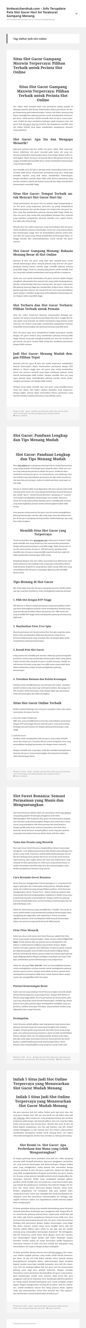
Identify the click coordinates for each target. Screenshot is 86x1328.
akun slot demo (41, 1306)
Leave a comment (21, 416)
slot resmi (41, 1308)
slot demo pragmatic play (37, 413)
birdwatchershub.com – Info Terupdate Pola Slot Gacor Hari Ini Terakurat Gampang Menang (36, 12)
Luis (29, 1057)
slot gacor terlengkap (47, 1059)
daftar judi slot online (40, 411)
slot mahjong (18, 1118)
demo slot (54, 1057)
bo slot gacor (52, 1306)
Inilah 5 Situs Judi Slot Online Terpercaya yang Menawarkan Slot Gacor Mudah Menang (41, 1083)
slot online (22, 465)
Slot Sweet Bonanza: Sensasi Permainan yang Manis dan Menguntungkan (39, 800)
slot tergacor (57, 1252)
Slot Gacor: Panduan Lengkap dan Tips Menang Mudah (40, 437)
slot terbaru (66, 812)
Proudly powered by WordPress (24, 1324)
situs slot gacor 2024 (32, 1059)
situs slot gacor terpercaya (27, 1308)
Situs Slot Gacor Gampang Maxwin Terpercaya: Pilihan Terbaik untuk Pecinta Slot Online (39, 65)
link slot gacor (23, 413)
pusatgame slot (41, 540)
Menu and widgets (76, 16)
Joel (28, 411)
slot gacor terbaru (53, 413)
